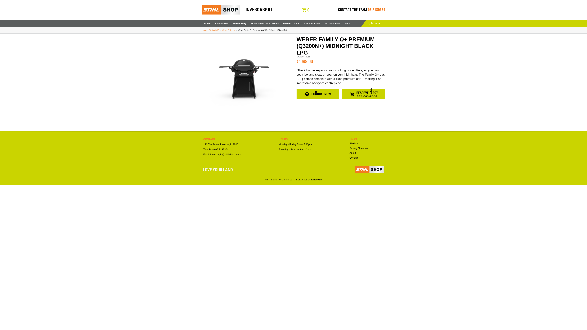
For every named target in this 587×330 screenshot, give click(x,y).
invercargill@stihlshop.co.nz (225, 154)
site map (354, 143)
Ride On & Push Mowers (265, 23)
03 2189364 (376, 9)
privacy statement (359, 148)
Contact (377, 23)
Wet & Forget (312, 23)
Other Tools (291, 23)
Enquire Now (321, 94)
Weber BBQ (239, 23)
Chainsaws (221, 23)
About (349, 23)
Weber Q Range (228, 30)
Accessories (332, 23)
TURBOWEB (316, 180)
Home (207, 23)
